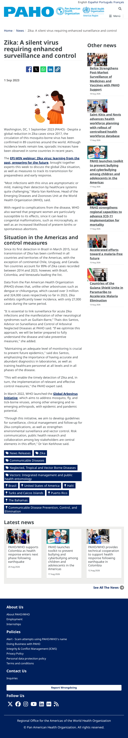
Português (105, 2)
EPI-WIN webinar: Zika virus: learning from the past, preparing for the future (42, 160)
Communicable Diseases (27, 460)
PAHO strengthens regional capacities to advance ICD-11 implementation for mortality (106, 216)
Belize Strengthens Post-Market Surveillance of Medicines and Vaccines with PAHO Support (105, 79)
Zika (42, 453)
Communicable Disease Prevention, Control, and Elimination (41, 509)
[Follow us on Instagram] (25, 705)
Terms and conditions (20, 663)
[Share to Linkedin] (50, 69)
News (20, 31)
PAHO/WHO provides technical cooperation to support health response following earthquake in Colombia (103, 556)
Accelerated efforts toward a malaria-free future (106, 254)
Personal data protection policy (26, 658)
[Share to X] (36, 69)
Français (119, 2)
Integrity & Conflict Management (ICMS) (31, 649)
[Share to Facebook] (29, 69)
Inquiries (12, 678)
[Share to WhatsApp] (43, 69)
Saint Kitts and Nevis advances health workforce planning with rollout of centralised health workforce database (105, 125)
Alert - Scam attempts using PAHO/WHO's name (36, 639)
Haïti (70, 486)
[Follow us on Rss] (56, 705)
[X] (10, 705)
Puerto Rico (59, 493)
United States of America (42, 486)
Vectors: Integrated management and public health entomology (38, 477)
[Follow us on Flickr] (48, 705)
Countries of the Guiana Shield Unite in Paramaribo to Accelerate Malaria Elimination (106, 291)
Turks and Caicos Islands (25, 493)
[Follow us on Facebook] (18, 705)
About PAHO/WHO (18, 614)
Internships (13, 624)
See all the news (106, 587)
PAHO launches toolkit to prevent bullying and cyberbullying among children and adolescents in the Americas (106, 171)
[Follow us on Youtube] (34, 705)
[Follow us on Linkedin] (41, 705)
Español (93, 2)
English (82, 2)
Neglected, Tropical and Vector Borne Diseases (43, 468)
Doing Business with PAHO (23, 644)
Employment (14, 619)
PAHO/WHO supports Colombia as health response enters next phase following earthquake (23, 554)
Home (8, 31)
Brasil (12, 486)
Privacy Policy (15, 653)
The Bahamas (18, 500)
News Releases (20, 453)
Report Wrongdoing (64, 687)
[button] (57, 69)
